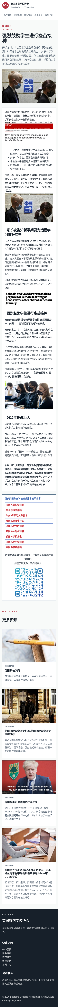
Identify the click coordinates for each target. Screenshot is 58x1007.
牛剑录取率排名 (14, 510)
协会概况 (18, 15)
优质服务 (28, 15)
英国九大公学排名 (15, 505)
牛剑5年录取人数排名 (17, 515)
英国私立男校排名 (15, 531)
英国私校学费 (12, 670)
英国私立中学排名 (15, 542)
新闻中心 (49, 15)
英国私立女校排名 (15, 526)
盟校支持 (38, 15)
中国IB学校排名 (14, 547)
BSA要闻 (7, 15)
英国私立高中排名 (15, 521)
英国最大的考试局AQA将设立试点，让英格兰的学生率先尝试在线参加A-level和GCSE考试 (28, 873)
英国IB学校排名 (14, 536)
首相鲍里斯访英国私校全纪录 (21, 802)
